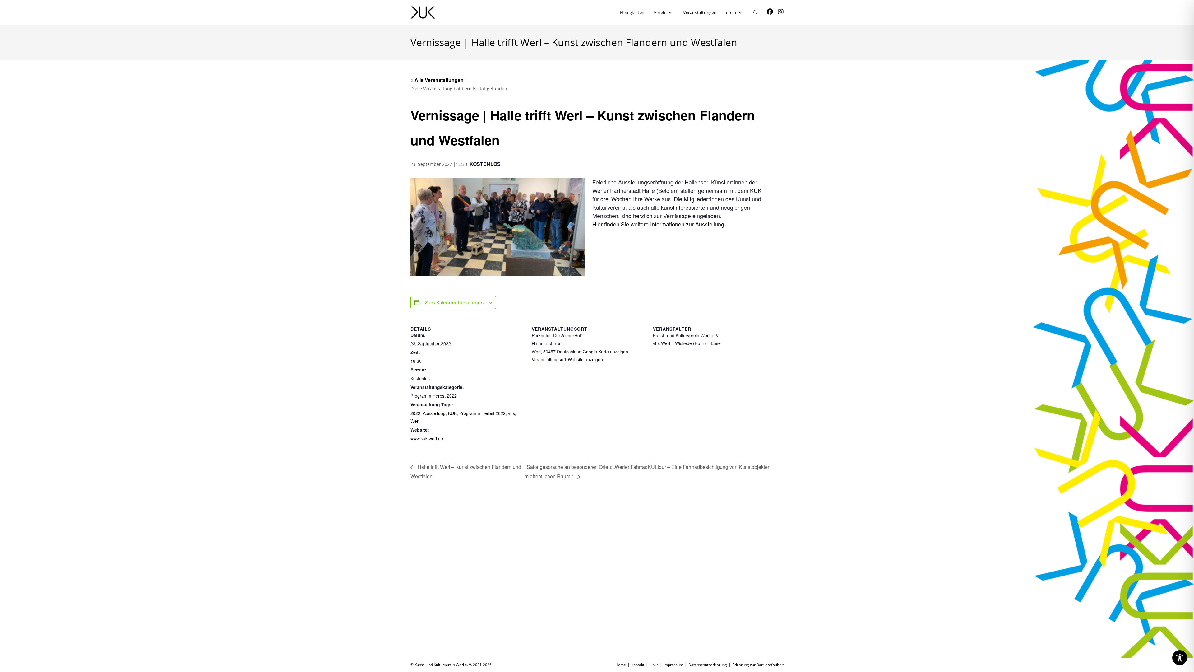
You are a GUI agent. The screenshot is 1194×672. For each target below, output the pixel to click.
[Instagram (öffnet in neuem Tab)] (780, 12)
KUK (452, 413)
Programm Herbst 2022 (433, 396)
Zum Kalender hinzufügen (454, 303)
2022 (415, 413)
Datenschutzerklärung (707, 664)
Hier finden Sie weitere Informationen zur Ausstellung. (659, 224)
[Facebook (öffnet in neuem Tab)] (769, 12)
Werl (414, 421)
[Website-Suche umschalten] (755, 12)
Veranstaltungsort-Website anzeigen (567, 359)
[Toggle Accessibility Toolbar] (1180, 658)
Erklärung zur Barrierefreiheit (758, 664)
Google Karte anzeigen (605, 351)
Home (620, 664)
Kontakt (637, 664)
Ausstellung (434, 413)
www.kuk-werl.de (426, 438)
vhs (511, 413)
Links (654, 664)
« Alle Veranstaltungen (437, 79)
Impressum (673, 664)
